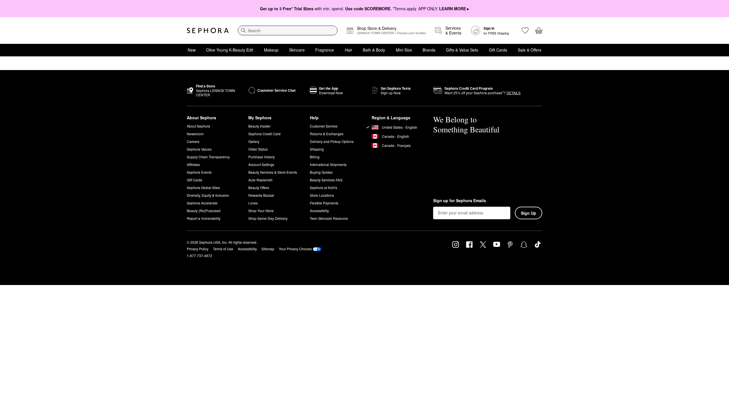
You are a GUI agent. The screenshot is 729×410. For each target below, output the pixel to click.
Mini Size (404, 50)
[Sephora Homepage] (207, 30)
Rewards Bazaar (261, 195)
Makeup (271, 50)
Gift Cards (498, 50)
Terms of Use (223, 248)
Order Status (258, 149)
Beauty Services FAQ (326, 179)
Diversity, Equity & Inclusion (208, 195)
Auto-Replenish (260, 179)
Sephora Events (199, 172)
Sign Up (528, 213)
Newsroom (195, 133)
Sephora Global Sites (203, 187)
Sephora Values (199, 149)
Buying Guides (321, 172)
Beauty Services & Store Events (272, 172)
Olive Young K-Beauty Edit (229, 50)
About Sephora (198, 126)
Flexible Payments (324, 202)
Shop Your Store (261, 210)
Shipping (317, 149)
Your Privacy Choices (295, 248)
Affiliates (193, 164)
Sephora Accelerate (202, 202)
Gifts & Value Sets (462, 50)
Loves (253, 202)
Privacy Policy (197, 248)
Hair (348, 50)
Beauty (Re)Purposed (203, 210)
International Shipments (328, 164)
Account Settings (261, 164)
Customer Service (323, 126)
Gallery (253, 141)
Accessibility (319, 210)
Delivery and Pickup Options (332, 141)
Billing (315, 156)
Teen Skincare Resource (329, 218)
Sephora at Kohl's (323, 187)
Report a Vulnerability (203, 218)
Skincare (297, 50)
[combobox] (287, 30)
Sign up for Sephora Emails (459, 200)
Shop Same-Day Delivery (268, 218)
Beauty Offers (258, 187)
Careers (193, 141)
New (192, 50)
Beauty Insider (259, 126)
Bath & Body (374, 50)
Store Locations (322, 195)
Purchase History (261, 156)
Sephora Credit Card (264, 133)
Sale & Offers (529, 50)
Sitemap (267, 248)
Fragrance (324, 50)
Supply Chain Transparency (208, 156)
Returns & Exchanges (326, 133)
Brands (429, 50)
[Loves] (525, 30)
